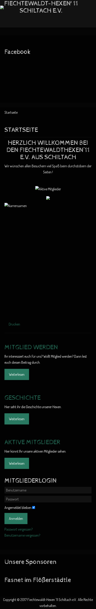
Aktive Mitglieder (32, 442)
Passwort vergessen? (18, 529)
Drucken (14, 324)
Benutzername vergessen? (22, 535)
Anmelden (16, 518)
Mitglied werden (31, 347)
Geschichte (22, 398)
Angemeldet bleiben (17, 507)
